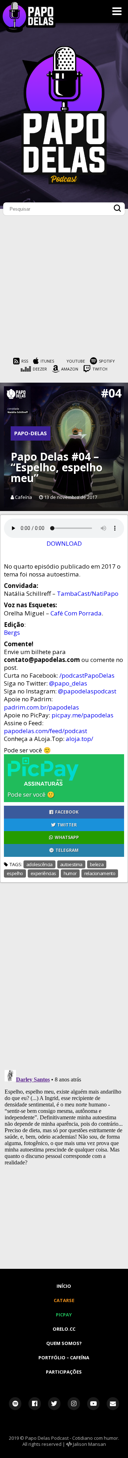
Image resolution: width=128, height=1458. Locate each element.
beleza (96, 864)
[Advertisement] (64, 288)
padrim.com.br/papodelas (41, 707)
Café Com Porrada (76, 613)
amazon (69, 369)
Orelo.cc (64, 1329)
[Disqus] (64, 972)
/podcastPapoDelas (86, 675)
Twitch (99, 369)
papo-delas (30, 433)
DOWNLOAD (64, 543)
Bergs (12, 632)
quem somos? (64, 1343)
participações (64, 1372)
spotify (107, 361)
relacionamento (100, 873)
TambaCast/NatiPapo (87, 593)
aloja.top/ (79, 739)
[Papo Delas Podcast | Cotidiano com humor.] (64, 182)
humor (70, 873)
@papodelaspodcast (87, 691)
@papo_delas (68, 683)
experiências (43, 873)
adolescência (39, 864)
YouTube (75, 361)
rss (24, 361)
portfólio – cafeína (63, 1357)
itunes (47, 361)
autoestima (71, 864)
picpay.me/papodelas (82, 715)
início (64, 1286)
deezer (40, 369)
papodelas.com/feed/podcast (45, 731)
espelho (15, 873)
